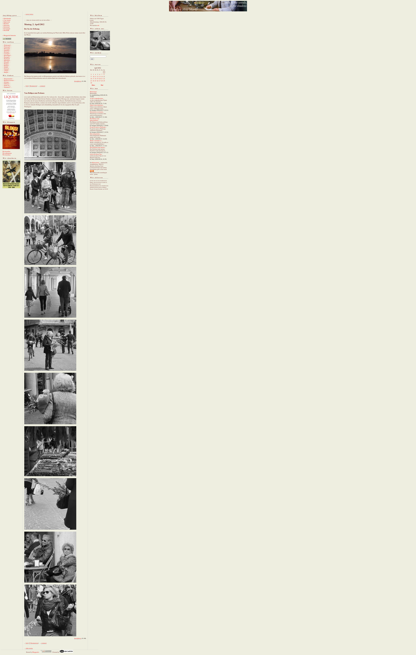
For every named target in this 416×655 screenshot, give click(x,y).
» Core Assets (6, 20)
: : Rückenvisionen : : (8, 80)
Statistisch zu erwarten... (97, 112)
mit (98, 25)
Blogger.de (35, 652)
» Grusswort (5, 25)
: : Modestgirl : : (7, 45)
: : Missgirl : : (6, 62)
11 (95, 76)
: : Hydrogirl (6, 59)
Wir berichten (6, 155)
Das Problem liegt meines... (98, 147)
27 (100, 81)
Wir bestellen (6, 151)
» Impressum (6, 22)
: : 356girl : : (6, 70)
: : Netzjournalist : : (8, 79)
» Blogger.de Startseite (9, 35)
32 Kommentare (33, 643)
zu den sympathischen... (97, 98)
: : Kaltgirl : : (6, 65)
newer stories (29, 14)
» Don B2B (5, 30)
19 (97, 79)
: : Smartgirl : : (6, 50)
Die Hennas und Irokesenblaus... (94, 119)
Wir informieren (7, 153)
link (27, 86)
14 (102, 76)
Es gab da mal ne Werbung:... (98, 127)
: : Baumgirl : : (6, 57)
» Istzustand (6, 27)
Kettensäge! (93, 92)
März (93, 85)
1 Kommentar (33, 86)
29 (104, 81)
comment (42, 86)
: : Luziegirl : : (6, 54)
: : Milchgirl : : (6, 60)
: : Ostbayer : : (6, 84)
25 (95, 81)
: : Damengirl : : (7, 47)
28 (102, 81)
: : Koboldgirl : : (7, 55)
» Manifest (5, 24)
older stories (29, 648)
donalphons (77, 81)
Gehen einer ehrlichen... (97, 105)
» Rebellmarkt (6, 18)
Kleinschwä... (96, 163)
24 (93, 81)
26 (97, 81)
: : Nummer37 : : (7, 87)
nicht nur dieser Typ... (96, 154)
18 (95, 79)
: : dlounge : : (6, 82)
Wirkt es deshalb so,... (96, 141)
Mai (102, 85)
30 (91, 83)
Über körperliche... (95, 134)
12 (97, 76)
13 (100, 76)
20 (100, 79)
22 (104, 79)
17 (93, 79)
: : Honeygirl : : (6, 49)
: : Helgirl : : (6, 72)
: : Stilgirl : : (6, 67)
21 (102, 79)
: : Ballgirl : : (6, 64)
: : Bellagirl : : (6, 52)
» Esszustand (6, 29)
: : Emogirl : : (6, 69)
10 (93, 76)
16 (91, 79)
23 (91, 81)
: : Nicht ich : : (6, 85)
